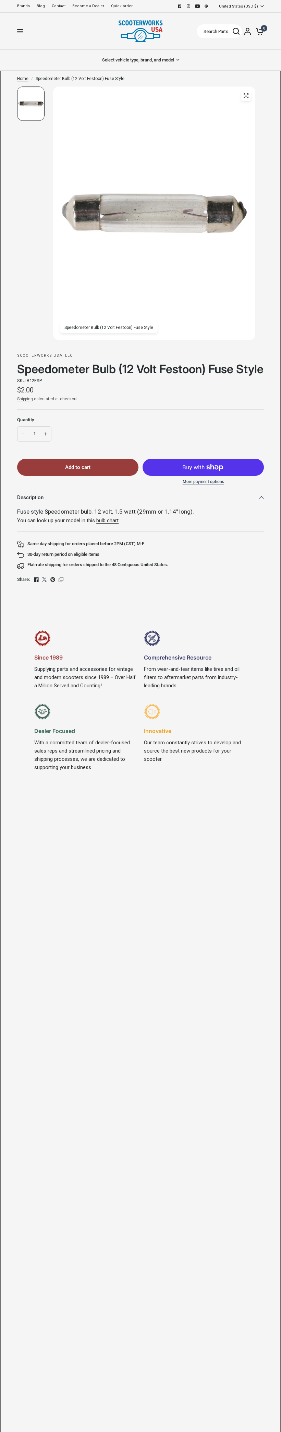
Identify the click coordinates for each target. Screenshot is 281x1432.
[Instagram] (188, 6)
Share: (23, 579)
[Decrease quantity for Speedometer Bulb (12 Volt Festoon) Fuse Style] (22, 434)
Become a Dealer (88, 6)
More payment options (203, 481)
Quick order (122, 6)
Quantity (25, 419)
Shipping (25, 399)
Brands (23, 6)
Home (22, 78)
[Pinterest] (206, 6)
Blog (41, 6)
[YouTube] (197, 6)
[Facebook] (179, 6)
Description (30, 497)
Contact (58, 6)
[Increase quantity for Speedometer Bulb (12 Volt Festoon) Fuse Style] (45, 434)
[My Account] (247, 31)
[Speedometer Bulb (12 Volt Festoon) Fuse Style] (246, 96)
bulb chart (107, 520)
